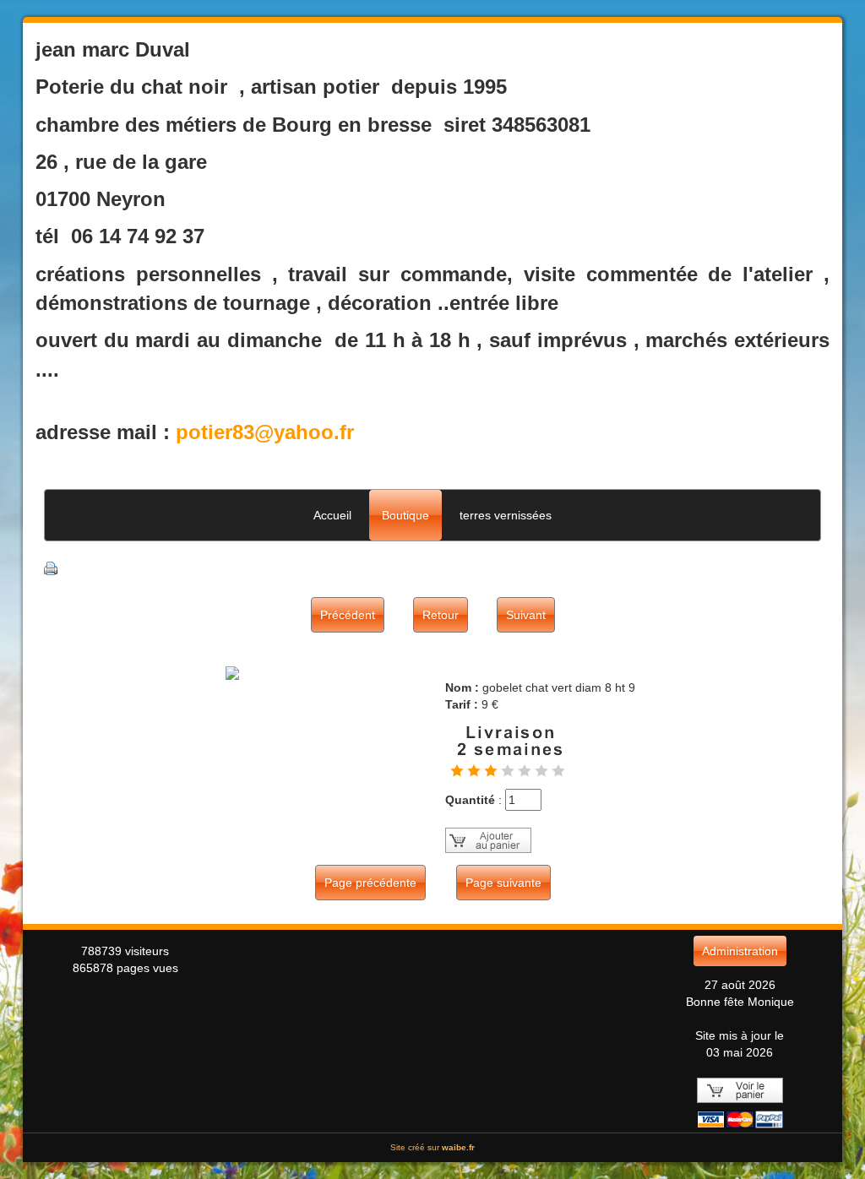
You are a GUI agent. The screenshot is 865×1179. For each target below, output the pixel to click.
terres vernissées (506, 515)
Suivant (526, 615)
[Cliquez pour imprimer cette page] (50, 567)
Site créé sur (432, 1147)
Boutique (405, 515)
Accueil (332, 515)
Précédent (347, 615)
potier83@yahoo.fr (265, 432)
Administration (740, 951)
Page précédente (370, 882)
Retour (440, 615)
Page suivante (503, 882)
